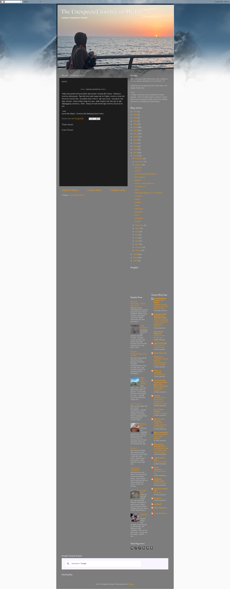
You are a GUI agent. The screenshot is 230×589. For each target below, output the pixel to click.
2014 (135, 143)
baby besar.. (139, 209)
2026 (135, 112)
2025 (135, 115)
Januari (138, 250)
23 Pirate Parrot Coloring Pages (159, 346)
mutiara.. (138, 171)
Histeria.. (138, 199)
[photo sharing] (93, 87)
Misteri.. (138, 205)
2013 (135, 146)
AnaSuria (157, 498)
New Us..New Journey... (159, 420)
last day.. (134, 448)
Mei (136, 238)
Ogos (137, 228)
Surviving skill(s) (159, 374)
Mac (137, 244)
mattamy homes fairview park (159, 336)
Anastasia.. (139, 212)
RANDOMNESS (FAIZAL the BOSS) (160, 300)
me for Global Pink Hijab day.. (146, 174)
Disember (139, 158)
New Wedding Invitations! (158, 389)
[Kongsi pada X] (94, 119)
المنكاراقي (157, 504)
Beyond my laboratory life (159, 445)
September (139, 225)
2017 (135, 134)
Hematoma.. (143, 425)
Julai (137, 232)
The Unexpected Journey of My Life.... (105, 11)
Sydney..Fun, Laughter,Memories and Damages (160, 425)
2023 (135, 121)
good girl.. (138, 168)
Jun (136, 235)
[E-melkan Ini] (90, 119)
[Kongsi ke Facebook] (97, 119)
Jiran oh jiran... (136, 404)
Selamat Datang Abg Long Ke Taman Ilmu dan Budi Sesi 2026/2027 (161, 323)
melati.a (103, 89)
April (137, 241)
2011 (135, 153)
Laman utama (94, 190)
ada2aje (157, 396)
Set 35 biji (157, 492)
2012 (135, 149)
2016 (135, 137)
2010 (135, 156)
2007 (135, 261)
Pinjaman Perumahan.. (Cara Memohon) (138, 303)
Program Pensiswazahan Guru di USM (139, 353)
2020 (135, 124)
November (139, 162)
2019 (135, 127)
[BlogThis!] (92, 119)
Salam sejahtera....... (159, 468)
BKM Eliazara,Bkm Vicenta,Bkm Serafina (160, 436)
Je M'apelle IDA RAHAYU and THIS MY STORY (160, 316)
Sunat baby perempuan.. (135, 469)
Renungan (139, 218)
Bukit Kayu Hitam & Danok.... (143, 381)
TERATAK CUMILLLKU (159, 480)
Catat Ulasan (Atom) (77, 195)
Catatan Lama (118, 190)
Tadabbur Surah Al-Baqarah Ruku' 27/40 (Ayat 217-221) (161, 306)
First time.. (139, 196)
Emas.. (137, 215)
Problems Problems (160, 413)
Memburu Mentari (160, 483)
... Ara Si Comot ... (161, 513)
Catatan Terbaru (70, 190)
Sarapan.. (138, 221)
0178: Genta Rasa (160, 462)
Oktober (138, 165)
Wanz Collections (161, 433)
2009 (135, 254)
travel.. (83, 89)
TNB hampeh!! (144, 327)
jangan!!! (138, 180)
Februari (138, 247)
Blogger (131, 584)
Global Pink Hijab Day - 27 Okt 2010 (148, 193)
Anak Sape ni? (140, 186)
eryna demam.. (140, 177)
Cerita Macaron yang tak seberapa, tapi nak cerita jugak (161, 450)
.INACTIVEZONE (160, 343)
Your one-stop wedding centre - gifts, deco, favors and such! (161, 383)
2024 (135, 118)
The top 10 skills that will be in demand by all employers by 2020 (160, 401)
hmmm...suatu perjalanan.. (145, 183)
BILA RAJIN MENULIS (158, 333)
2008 (135, 258)
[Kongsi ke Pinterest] (99, 119)
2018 (135, 131)
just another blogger (159, 410)
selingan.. (138, 202)
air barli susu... (143, 491)
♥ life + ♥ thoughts (157, 372)
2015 (135, 140)
